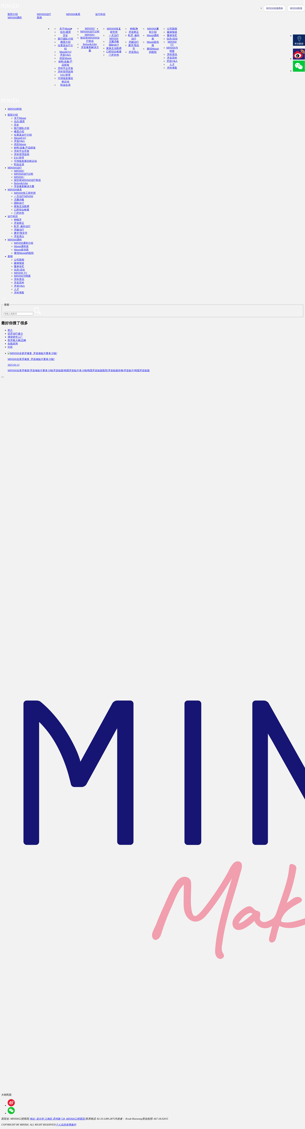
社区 (10, 347)
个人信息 (61, 1124)
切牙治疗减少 (15, 333)
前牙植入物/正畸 (17, 340)
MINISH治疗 (15, 167)
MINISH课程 (15, 239)
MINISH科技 (15, 109)
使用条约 (71, 1124)
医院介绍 (13, 114)
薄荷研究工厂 (15, 337)
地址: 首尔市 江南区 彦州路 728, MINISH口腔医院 (57, 1118)
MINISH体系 (15, 189)
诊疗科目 (13, 216)
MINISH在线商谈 (274, 8)
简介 (10, 330)
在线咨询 (13, 343)
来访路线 (299, 40)
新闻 (10, 256)
